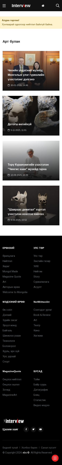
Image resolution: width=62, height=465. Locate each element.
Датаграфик (41, 389)
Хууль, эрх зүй (11, 351)
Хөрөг (6, 266)
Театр (37, 325)
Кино (37, 330)
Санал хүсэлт (48, 447)
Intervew (21, 5)
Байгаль (7, 330)
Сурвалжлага (41, 281)
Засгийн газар (42, 261)
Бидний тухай (10, 447)
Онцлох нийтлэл (12, 379)
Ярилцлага (9, 255)
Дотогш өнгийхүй (20, 124)
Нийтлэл (7, 261)
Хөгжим (38, 335)
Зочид (6, 389)
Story (37, 276)
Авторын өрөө (11, 287)
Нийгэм (38, 271)
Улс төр (38, 255)
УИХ (36, 266)
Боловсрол (9, 346)
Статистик (40, 400)
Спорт (6, 361)
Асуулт (38, 287)
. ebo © (25, 452)
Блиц (36, 394)
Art (4, 281)
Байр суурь (40, 384)
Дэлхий (7, 315)
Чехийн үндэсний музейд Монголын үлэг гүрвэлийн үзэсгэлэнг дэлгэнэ (26, 75)
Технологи (9, 340)
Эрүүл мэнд (10, 325)
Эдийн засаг (10, 320)
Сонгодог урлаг (43, 309)
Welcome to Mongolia (15, 292)
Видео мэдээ (41, 405)
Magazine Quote (12, 276)
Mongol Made (10, 271)
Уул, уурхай (9, 356)
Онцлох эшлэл (11, 384)
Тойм (37, 379)
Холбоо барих (29, 447)
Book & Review (42, 315)
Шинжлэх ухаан (12, 335)
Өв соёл (7, 309)
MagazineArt (10, 394)
